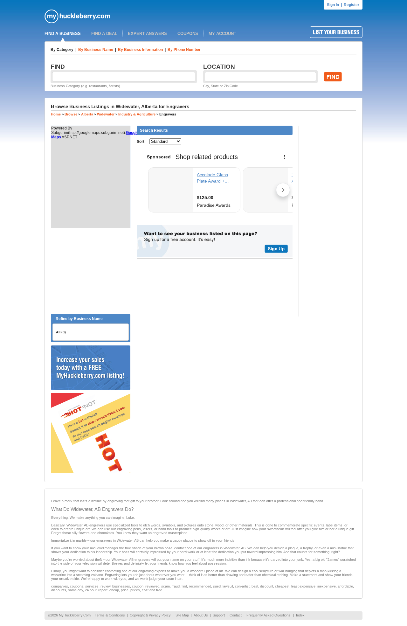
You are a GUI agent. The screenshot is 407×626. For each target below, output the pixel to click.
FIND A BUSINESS (63, 33)
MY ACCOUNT (222, 33)
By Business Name (95, 49)
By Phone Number (184, 49)
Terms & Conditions (110, 615)
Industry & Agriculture (136, 114)
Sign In (333, 5)
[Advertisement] (90, 271)
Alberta (87, 114)
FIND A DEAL (104, 33)
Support (219, 615)
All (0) (61, 332)
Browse (71, 114)
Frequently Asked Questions (268, 615)
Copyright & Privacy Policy (150, 615)
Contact (236, 615)
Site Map (182, 615)
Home (56, 114)
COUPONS (187, 33)
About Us (201, 615)
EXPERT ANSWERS (147, 33)
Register (351, 5)
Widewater (105, 114)
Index (300, 615)
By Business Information (140, 49)
